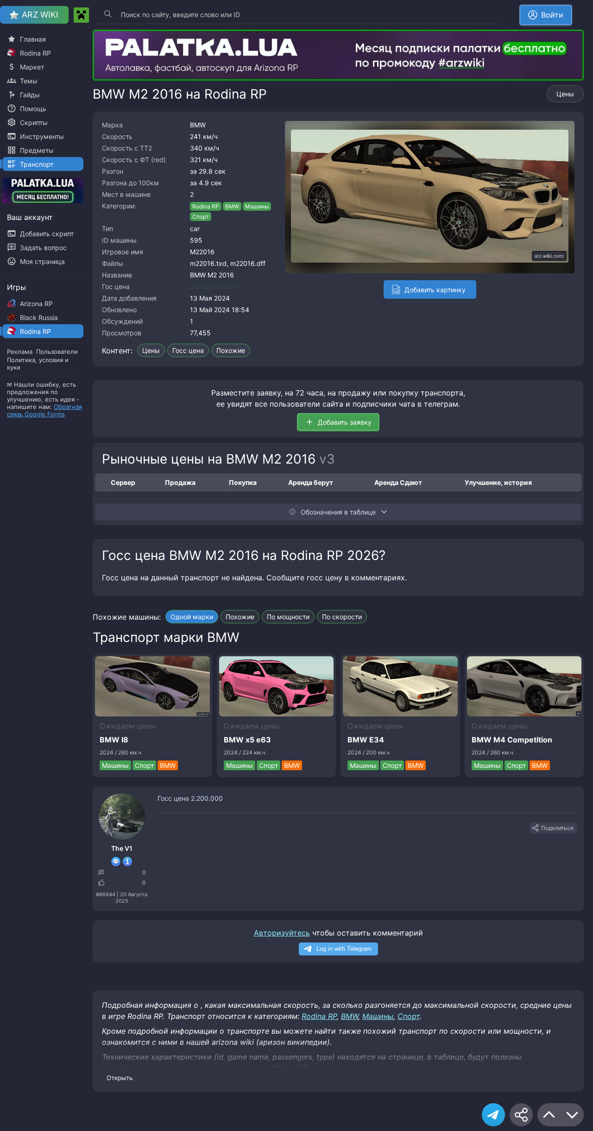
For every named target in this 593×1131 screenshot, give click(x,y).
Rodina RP (205, 206)
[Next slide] (565, 129)
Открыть (119, 1077)
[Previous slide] (294, 129)
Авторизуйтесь (282, 932)
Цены (565, 94)
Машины (257, 206)
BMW (198, 125)
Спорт (200, 216)
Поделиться (557, 827)
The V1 (121, 848)
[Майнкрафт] (81, 15)
